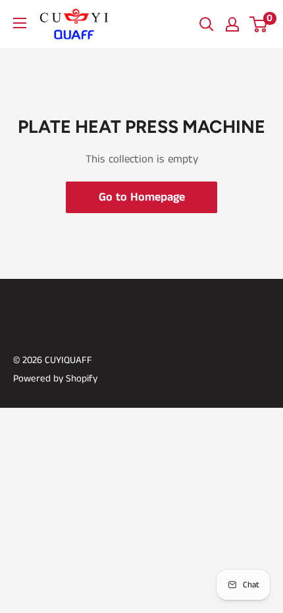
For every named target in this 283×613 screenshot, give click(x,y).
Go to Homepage (142, 197)
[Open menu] (19, 23)
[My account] (232, 24)
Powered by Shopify (55, 378)
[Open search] (206, 24)
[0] (259, 24)
